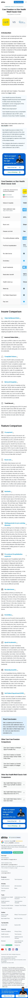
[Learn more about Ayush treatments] (17, 642)
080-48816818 (4, 864)
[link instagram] (13, 949)
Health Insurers (5, 934)
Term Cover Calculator (6, 908)
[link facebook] (17, 949)
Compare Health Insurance (14, 6)
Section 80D (4, 925)
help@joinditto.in (13, 859)
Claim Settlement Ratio (11, 318)
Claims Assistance (5, 936)
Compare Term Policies (20, 905)
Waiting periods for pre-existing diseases (14, 524)
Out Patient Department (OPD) (14, 693)
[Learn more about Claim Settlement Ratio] (20, 318)
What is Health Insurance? (4, 915)
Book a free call (7, 852)
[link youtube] (2, 949)
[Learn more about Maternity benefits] (17, 670)
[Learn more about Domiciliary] (12, 615)
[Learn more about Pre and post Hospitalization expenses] (26, 555)
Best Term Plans (18, 918)
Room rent (7, 460)
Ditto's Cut (4, 986)
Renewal (3, 941)
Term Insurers (18, 934)
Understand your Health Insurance (7, 898)
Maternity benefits (10, 670)
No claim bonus (9, 589)
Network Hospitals (10, 382)
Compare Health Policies (7, 905)
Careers (6, 945)
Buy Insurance (19, 2)
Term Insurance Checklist (18, 902)
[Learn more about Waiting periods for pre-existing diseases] (26, 524)
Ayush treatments (10, 642)
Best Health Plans (5, 918)
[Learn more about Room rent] (12, 460)
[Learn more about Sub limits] (11, 491)
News (15, 888)
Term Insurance (18, 879)
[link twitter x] (6, 949)
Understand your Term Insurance (20, 898)
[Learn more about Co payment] (13, 432)
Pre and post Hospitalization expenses (13, 555)
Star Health (4, 125)
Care (9, 93)
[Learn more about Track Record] (14, 403)
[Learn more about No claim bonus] (15, 589)
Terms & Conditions (6, 931)
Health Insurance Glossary (19, 937)
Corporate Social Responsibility (19, 941)
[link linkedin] (9, 949)
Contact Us (17, 945)
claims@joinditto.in (13, 864)
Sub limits (7, 491)
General (3, 890)
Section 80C (17, 925)
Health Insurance (5, 879)
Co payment (8, 432)
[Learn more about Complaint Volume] (17, 357)
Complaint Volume (10, 356)
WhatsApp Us (19, 852)
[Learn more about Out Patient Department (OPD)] (24, 693)
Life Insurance (17, 886)
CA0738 (4, 961)
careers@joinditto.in (6, 872)
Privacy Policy (18, 931)
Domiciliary (8, 615)
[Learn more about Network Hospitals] (17, 382)
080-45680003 (4, 859)
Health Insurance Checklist (5, 902)
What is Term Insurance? (20, 914)
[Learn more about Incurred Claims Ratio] (19, 337)
